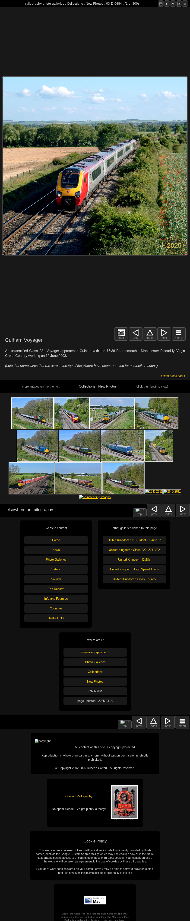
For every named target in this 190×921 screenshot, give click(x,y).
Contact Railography (78, 796)
